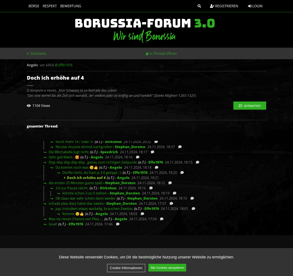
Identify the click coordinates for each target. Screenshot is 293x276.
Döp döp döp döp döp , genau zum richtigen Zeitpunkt (93, 162)
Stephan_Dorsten (130, 146)
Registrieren (226, 6)
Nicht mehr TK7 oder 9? (74, 141)
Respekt (50, 6)
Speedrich (109, 152)
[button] (199, 6)
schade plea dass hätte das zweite (76, 203)
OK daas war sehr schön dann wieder (85, 198)
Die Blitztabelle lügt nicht (69, 152)
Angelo (97, 157)
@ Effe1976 (63, 65)
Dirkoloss (113, 141)
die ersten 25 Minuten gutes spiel (75, 182)
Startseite (37, 53)
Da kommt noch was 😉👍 (77, 167)
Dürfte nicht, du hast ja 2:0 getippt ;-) (92, 172)
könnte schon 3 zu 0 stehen (85, 193)
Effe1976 (155, 162)
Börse (34, 6)
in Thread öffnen (163, 53)
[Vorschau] (155, 141)
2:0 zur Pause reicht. (72, 188)
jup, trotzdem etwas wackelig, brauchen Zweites (94, 208)
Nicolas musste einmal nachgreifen (84, 146)
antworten (252, 105)
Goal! (53, 224)
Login (257, 6)
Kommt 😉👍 (73, 213)
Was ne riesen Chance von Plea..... (76, 219)
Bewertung (70, 6)
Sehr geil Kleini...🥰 (64, 157)
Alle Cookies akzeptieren (167, 267)
